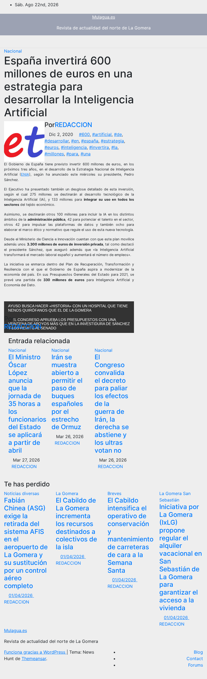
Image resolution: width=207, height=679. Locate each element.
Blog (198, 652)
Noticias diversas (21, 493)
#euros (51, 147)
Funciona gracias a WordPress (35, 652)
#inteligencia (74, 147)
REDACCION (73, 125)
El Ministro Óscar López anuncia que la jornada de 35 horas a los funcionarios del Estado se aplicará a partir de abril (27, 403)
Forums (195, 665)
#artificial (102, 134)
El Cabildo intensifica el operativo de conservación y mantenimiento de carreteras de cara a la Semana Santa (130, 535)
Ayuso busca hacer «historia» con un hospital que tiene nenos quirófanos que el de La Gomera (68, 308)
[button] (181, 41)
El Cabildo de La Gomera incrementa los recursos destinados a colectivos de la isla (76, 523)
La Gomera (67, 493)
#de (118, 134)
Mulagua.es (103, 17)
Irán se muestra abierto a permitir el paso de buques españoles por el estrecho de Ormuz (67, 392)
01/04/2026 (21, 595)
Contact (195, 658)
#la (114, 147)
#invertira (99, 147)
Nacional (13, 51)
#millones (54, 153)
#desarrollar (56, 141)
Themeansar (34, 658)
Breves (114, 493)
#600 (84, 134)
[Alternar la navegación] (193, 41)
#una (86, 153)
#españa (89, 141)
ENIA (25, 174)
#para (72, 153)
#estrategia (112, 141)
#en (75, 141)
